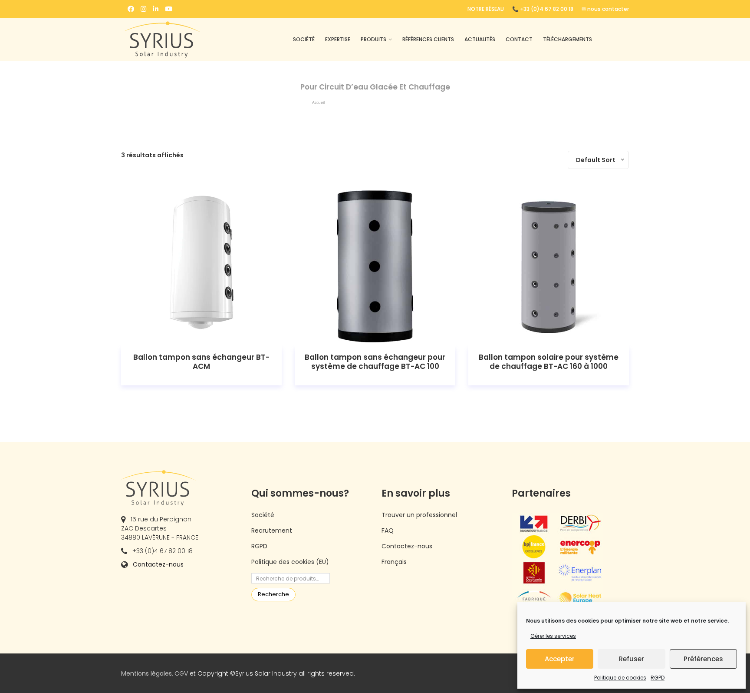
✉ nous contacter (605, 9)
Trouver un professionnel (419, 515)
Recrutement (271, 530)
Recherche (273, 594)
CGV (181, 673)
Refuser (631, 658)
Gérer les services (553, 636)
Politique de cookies (620, 677)
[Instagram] (143, 8)
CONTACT (519, 39)
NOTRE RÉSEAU (485, 9)
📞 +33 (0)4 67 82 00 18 (542, 9)
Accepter (560, 658)
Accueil (318, 102)
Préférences (703, 658)
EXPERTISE (337, 39)
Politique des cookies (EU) (290, 561)
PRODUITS (373, 39)
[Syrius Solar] (179, 39)
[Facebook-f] (131, 8)
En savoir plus (201, 266)
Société (262, 515)
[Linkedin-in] (155, 8)
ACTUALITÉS (479, 39)
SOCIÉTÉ (304, 39)
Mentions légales (146, 673)
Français (394, 561)
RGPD (657, 677)
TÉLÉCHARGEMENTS (567, 39)
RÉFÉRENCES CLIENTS (428, 39)
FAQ (388, 530)
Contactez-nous (158, 564)
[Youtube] (168, 8)
